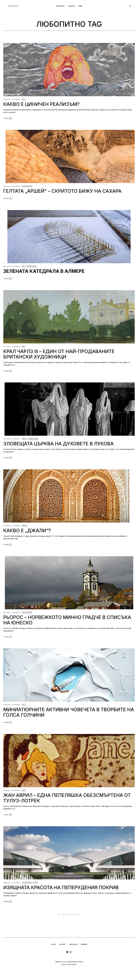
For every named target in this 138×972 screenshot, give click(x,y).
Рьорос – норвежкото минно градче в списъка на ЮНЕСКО (67, 620)
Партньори (73, 944)
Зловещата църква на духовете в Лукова (58, 443)
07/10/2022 (6, 704)
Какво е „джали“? (27, 530)
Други (24, 439)
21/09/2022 (6, 882)
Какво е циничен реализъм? (41, 104)
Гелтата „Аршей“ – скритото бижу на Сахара (62, 191)
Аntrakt (16, 99)
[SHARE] (7, 118)
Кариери (84, 944)
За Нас (53, 944)
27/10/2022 (6, 525)
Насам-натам (27, 186)
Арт (24, 99)
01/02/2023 (6, 99)
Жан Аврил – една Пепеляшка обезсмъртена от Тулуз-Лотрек (67, 797)
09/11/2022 (6, 346)
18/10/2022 (6, 612)
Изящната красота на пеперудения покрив (61, 887)
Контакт (62, 944)
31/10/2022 (6, 438)
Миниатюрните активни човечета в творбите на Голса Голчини (68, 712)
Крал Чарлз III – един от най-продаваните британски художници (59, 354)
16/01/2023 (6, 266)
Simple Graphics (72, 964)
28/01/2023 (6, 186)
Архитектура (27, 882)
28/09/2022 (7, 790)
